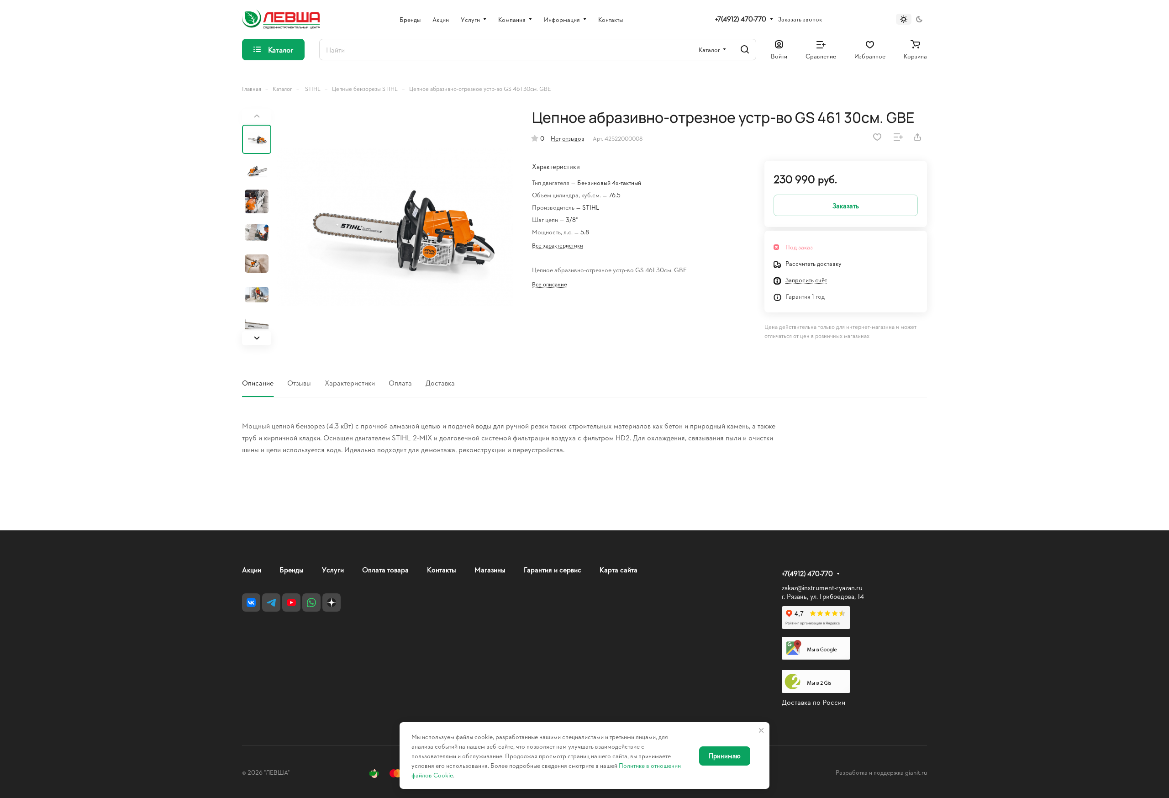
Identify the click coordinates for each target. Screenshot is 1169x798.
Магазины (490, 569)
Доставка (440, 382)
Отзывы (299, 382)
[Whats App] (311, 602)
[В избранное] (877, 137)
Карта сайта (618, 569)
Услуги (333, 569)
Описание (258, 382)
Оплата (400, 382)
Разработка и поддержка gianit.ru (881, 772)
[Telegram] (271, 602)
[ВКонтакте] (251, 602)
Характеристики (350, 382)
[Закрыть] (761, 730)
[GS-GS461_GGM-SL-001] (395, 227)
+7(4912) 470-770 (740, 19)
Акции (251, 569)
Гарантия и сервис (552, 569)
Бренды (291, 569)
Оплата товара (385, 569)
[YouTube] (291, 602)
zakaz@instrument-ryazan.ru (822, 587)
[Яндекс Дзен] (331, 602)
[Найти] (744, 49)
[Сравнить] (898, 137)
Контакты (441, 569)
